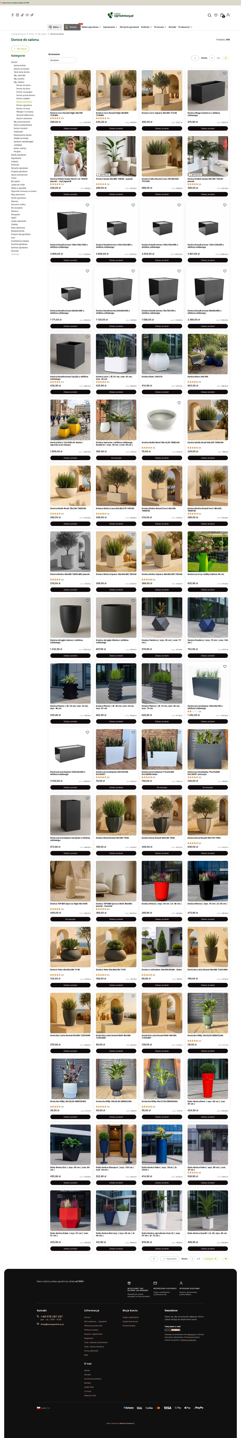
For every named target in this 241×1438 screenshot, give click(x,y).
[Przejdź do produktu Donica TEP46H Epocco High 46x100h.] (70, 881)
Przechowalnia (129, 1325)
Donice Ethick (20, 65)
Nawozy (14, 201)
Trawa (13, 178)
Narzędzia (15, 214)
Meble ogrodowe (18, 155)
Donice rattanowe (24, 118)
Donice (31, 34)
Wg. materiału (20, 75)
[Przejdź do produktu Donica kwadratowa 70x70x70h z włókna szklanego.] (162, 288)
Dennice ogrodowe (19, 247)
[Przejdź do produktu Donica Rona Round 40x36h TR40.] (116, 815)
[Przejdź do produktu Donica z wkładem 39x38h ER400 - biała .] (162, 947)
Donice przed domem (25, 95)
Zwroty (87, 1317)
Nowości (15, 251)
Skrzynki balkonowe (25, 115)
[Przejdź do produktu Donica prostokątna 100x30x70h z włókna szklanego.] (208, 683)
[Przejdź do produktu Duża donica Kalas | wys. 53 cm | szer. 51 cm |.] (70, 1210)
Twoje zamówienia (131, 1317)
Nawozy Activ (90, 1395)
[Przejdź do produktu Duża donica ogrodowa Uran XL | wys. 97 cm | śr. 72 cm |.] (162, 1210)
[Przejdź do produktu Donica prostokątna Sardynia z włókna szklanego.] (70, 815)
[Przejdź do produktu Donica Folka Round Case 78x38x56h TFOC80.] (162, 156)
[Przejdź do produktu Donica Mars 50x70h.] (208, 354)
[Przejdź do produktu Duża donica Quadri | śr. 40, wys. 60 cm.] (208, 1210)
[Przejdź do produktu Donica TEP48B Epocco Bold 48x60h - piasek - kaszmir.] (116, 881)
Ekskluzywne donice (23, 135)
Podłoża (14, 161)
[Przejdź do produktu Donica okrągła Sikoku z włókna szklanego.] (116, 617)
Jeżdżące (18, 145)
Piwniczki (15, 165)
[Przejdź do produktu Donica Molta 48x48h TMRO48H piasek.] (70, 551)
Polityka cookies (91, 1330)
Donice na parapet (24, 92)
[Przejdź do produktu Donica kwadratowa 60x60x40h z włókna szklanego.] (70, 288)
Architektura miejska (20, 241)
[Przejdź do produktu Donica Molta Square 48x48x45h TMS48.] (162, 551)
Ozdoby (14, 224)
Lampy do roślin (18, 184)
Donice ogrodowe (24, 105)
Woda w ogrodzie (18, 188)
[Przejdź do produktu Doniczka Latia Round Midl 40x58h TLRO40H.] (162, 1013)
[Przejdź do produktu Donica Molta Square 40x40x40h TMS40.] (116, 551)
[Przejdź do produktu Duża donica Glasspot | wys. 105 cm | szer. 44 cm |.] (116, 1145)
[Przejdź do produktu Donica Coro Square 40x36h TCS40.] (162, 90)
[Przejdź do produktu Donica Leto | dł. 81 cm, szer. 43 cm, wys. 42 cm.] (116, 354)
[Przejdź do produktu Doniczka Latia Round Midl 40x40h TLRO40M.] (116, 1013)
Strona (204, 58)
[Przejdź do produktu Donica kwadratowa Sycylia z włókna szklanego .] (70, 354)
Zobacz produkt (70, 128)
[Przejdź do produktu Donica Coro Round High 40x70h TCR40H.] (70, 90)
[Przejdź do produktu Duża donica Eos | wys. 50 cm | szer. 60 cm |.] (70, 1145)
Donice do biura (23, 88)
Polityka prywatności (93, 1325)
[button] (87, 73)
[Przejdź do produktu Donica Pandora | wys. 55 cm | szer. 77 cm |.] (162, 617)
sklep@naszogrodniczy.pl (52, 1324)
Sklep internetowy (119, 1423)
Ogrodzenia (16, 158)
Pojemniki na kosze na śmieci (23, 191)
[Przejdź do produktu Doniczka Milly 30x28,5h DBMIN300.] (70, 1079)
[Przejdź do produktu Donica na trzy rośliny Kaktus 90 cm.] (208, 551)
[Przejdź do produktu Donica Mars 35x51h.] (162, 354)
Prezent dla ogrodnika (20, 234)
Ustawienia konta (130, 1321)
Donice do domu (23, 85)
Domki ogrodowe (18, 198)
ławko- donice (20, 148)
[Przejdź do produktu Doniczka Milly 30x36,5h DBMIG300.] (116, 1079)
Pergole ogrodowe (19, 171)
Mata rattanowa (18, 228)
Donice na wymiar (21, 69)
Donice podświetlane (23, 125)
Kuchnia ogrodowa (19, 244)
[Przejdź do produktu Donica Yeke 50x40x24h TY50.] (116, 947)
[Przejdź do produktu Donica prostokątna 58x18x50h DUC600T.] (116, 749)
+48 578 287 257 (52, 1316)
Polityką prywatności (188, 1340)
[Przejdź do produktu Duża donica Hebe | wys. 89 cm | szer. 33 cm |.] (208, 1145)
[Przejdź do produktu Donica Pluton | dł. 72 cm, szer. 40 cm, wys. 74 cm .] (162, 683)
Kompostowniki (17, 231)
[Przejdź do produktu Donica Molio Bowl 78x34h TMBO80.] (70, 486)
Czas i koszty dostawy (94, 1346)
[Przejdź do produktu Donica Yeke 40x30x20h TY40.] (70, 947)
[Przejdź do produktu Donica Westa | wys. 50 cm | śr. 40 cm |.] (162, 881)
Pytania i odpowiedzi (93, 1334)
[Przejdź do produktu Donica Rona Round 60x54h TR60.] (162, 815)
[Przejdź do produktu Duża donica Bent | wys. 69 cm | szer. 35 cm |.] (208, 1079)
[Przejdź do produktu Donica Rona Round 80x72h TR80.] (208, 815)
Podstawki (18, 132)
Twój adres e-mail (173, 1326)
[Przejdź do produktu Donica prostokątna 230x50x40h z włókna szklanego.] (70, 749)
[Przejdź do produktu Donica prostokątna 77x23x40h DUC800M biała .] (162, 749)
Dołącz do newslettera (175, 1330)
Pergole (17, 151)
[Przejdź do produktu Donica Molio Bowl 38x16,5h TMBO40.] (162, 420)
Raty (86, 1355)
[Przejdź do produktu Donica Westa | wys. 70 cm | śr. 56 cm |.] (208, 881)
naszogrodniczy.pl (18, 34)
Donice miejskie (23, 98)
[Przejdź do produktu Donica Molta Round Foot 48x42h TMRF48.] (208, 486)
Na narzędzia (16, 208)
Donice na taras (23, 108)
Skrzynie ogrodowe (19, 168)
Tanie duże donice (22, 72)
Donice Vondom (20, 128)
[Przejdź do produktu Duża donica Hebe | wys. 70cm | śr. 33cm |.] (162, 1145)
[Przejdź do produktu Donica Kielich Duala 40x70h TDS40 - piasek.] (208, 156)
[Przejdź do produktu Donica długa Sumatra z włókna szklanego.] (208, 90)
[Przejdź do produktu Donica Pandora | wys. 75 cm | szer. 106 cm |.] (208, 617)
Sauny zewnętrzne (19, 175)
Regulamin (88, 1338)
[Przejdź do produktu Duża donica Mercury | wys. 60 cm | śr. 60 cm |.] (116, 1210)
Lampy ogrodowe (18, 221)
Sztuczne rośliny (18, 204)
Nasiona (14, 211)
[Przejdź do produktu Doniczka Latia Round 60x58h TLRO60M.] (70, 1013)
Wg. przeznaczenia (22, 122)
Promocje (15, 254)
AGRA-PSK (89, 1387)
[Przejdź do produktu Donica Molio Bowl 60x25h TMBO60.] (208, 420)
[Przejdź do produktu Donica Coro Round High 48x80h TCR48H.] (116, 90)
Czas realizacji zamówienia (96, 1342)
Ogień (13, 218)
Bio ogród (15, 181)
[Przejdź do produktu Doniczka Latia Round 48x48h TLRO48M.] (208, 947)
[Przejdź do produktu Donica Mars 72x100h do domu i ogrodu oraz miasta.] (70, 420)
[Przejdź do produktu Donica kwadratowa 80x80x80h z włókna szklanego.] (208, 288)
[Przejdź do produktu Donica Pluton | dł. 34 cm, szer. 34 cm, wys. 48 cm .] (70, 683)
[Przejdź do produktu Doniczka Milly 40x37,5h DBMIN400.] (162, 1079)
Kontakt (87, 1374)
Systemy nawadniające (23, 141)
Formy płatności (91, 1351)
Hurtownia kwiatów (92, 1379)
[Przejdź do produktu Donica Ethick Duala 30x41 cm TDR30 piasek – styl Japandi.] (70, 156)
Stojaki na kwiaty (21, 138)
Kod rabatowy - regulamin (95, 1321)
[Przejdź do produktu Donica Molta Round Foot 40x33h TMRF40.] (162, 486)
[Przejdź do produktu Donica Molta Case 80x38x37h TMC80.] (116, 486)
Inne (13, 237)
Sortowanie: (54, 54)
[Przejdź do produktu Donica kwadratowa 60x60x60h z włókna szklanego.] (116, 288)
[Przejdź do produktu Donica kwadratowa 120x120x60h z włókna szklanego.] (208, 222)
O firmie (87, 1391)
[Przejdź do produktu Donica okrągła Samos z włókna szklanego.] (70, 617)
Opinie (87, 1370)
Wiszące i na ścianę (24, 112)
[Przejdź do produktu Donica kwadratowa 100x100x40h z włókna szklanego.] (116, 222)
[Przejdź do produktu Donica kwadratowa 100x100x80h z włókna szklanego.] (162, 222)
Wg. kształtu (19, 79)
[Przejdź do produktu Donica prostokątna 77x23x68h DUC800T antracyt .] (208, 749)
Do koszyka (116, 458)
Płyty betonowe (18, 194)
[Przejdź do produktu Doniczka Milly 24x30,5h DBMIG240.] (208, 1013)
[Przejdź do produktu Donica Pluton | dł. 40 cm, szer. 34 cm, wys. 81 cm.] (116, 683)
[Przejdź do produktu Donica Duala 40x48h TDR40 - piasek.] (116, 156)
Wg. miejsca (42, 34)
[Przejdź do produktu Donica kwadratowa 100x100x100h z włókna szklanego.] (70, 222)
